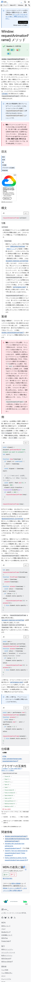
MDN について (5, 926)
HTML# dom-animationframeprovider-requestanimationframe (12, 758)
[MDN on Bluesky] (5, 918)
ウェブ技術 (4, 970)
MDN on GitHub (6, 961)
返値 (3, 159)
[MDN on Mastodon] (12, 918)
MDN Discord (5, 958)
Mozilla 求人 (5, 932)
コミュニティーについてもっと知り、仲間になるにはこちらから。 (16, 16)
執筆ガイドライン (6, 955)
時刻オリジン (11, 249)
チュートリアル (6, 979)
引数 (3, 223)
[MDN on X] (9, 918)
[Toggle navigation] (29, 2)
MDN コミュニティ (7, 949)
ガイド (3, 976)
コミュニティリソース (8, 952)
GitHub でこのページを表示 (11, 888)
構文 (3, 157)
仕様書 (4, 165)
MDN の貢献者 (15, 883)
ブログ (3, 929)
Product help (5, 941)
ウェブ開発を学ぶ (6, 973)
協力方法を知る (7, 878)
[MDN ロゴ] (4, 910)
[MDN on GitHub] (2, 918)
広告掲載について (6, 935)
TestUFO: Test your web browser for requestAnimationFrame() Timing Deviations (16, 853)
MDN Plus (4, 938)
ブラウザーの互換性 (8, 168)
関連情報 (5, 170)
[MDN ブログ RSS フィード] (15, 918)
